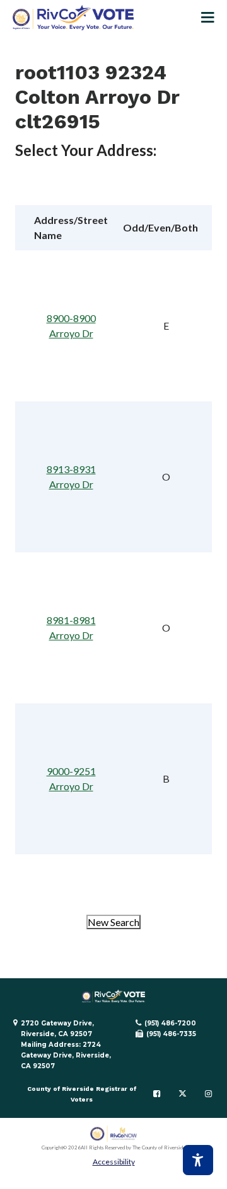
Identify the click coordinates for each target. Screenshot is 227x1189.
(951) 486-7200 (170, 1023)
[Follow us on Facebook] (156, 1094)
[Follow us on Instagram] (208, 1094)
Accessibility (114, 1161)
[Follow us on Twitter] (182, 1094)
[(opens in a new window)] (113, 1133)
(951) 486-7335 (171, 1034)
